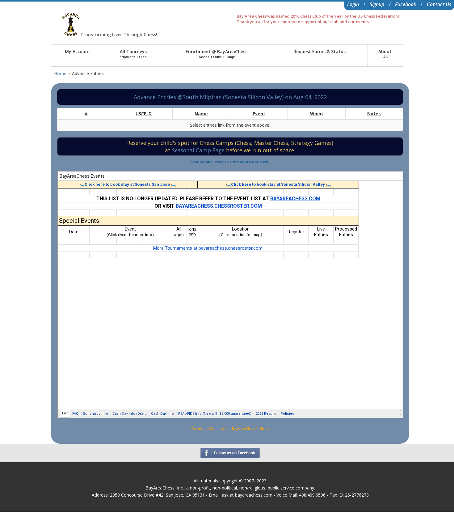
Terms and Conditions (209, 428)
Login (353, 4)
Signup (377, 4)
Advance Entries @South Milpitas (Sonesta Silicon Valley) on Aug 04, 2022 (230, 97)
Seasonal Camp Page (199, 150)
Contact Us (439, 4)
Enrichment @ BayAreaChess (216, 54)
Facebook (405, 4)
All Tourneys (133, 54)
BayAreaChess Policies (250, 428)
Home (60, 73)
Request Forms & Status (319, 51)
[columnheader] (86, 113)
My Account (77, 51)
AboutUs (385, 54)
